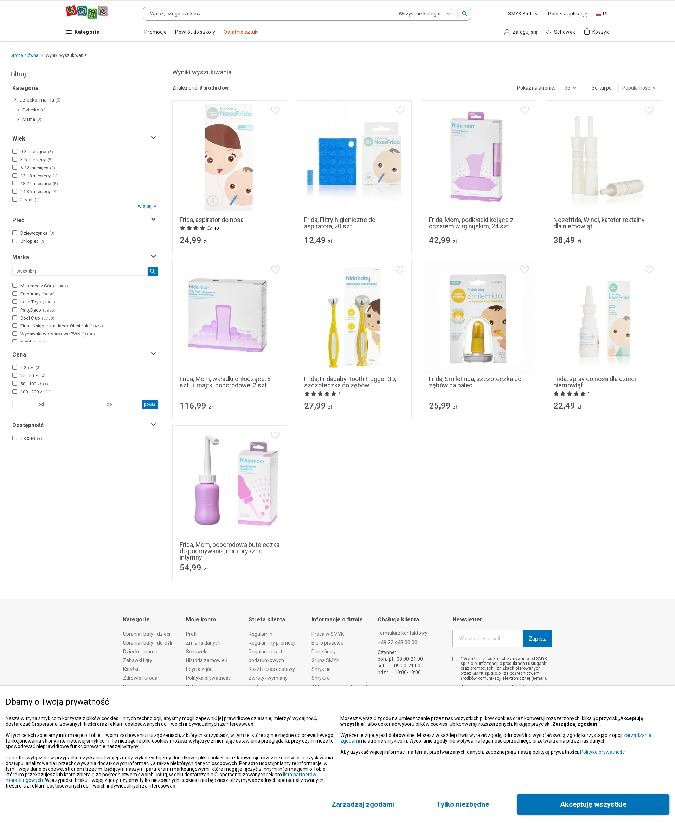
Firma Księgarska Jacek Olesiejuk (61, 325)
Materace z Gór (44, 285)
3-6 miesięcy (36, 159)
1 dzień (31, 438)
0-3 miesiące (36, 151)
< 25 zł (30, 367)
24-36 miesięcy (39, 191)
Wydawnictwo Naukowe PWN (57, 334)
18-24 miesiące (39, 183)
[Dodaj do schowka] (275, 110)
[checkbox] (14, 151)
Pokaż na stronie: (536, 87)
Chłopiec (33, 241)
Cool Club (37, 318)
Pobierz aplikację (567, 14)
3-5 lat (30, 199)
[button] (464, 14)
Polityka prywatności (603, 752)
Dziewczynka (37, 233)
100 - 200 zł (35, 391)
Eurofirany (37, 293)
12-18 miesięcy (39, 175)
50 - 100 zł (34, 383)
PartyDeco (38, 310)
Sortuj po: (602, 87)
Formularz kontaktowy (403, 633)
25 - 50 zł (33, 375)
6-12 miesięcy (37, 167)
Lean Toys (37, 302)
